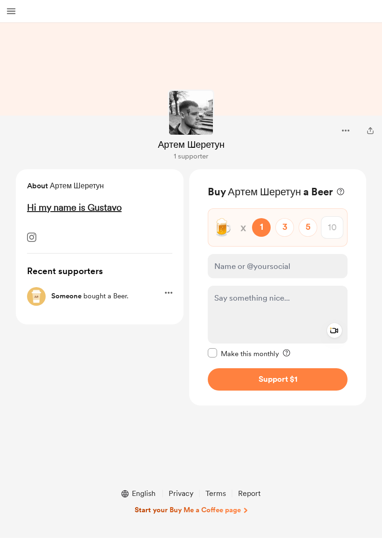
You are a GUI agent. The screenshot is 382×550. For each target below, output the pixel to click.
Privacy (181, 493)
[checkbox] (243, 353)
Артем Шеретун (191, 144)
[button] (11, 11)
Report (249, 493)
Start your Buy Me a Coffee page (188, 510)
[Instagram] (31, 237)
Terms (215, 493)
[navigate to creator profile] (191, 112)
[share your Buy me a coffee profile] (370, 130)
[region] (277, 287)
